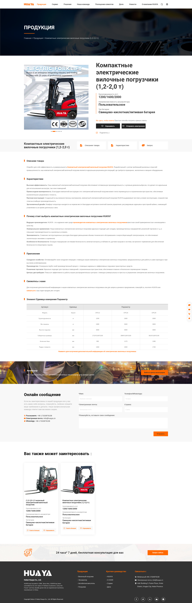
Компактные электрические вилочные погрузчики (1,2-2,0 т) (75, 501)
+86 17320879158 (44, 416)
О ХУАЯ (110, 580)
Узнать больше (33, 530)
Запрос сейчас (157, 553)
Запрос (150, 145)
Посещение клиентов (104, 4)
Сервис (55, 4)
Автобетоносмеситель (86, 583)
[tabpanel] (56, 97)
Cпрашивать (108, 126)
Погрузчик (82, 587)
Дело (121, 4)
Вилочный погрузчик (86, 576)
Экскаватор (82, 580)
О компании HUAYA (150, 4)
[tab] (51, 131)
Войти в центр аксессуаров (154, 372)
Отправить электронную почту (133, 126)
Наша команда (83, 4)
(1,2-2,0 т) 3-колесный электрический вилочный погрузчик (37, 502)
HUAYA (110, 576)
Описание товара (92, 145)
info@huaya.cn (50, 418)
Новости (132, 4)
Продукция (41, 4)
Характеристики (122, 145)
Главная (27, 38)
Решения (67, 4)
